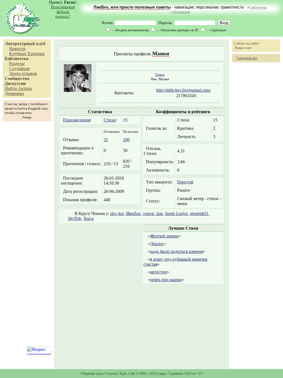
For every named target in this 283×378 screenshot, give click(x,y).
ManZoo (133, 213)
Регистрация (63, 7)
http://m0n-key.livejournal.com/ (183, 90)
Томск (159, 75)
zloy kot (117, 213)
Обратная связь (92, 374)
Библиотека (258, 7)
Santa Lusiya (176, 213)
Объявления (181, 12)
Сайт (132, 374)
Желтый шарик (164, 236)
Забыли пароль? (62, 14)
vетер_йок (153, 213)
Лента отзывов (23, 73)
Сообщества (17, 78)
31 (106, 139)
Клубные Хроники (27, 53)
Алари (161, 374)
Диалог (157, 243)
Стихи (110, 120)
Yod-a (88, 218)
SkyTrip (74, 218)
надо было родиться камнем (176, 251)
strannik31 (199, 213)
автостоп (158, 272)
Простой (185, 182)
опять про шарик (166, 279)
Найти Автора (18, 88)
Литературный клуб (25, 43)
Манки (160, 53)
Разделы (17, 63)
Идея (123, 374)
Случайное (19, 68)
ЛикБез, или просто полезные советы (132, 7)
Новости (17, 48)
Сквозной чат (246, 58)
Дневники (14, 93)
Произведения (76, 120)
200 (126, 139)
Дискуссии (15, 83)
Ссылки (111, 374)
